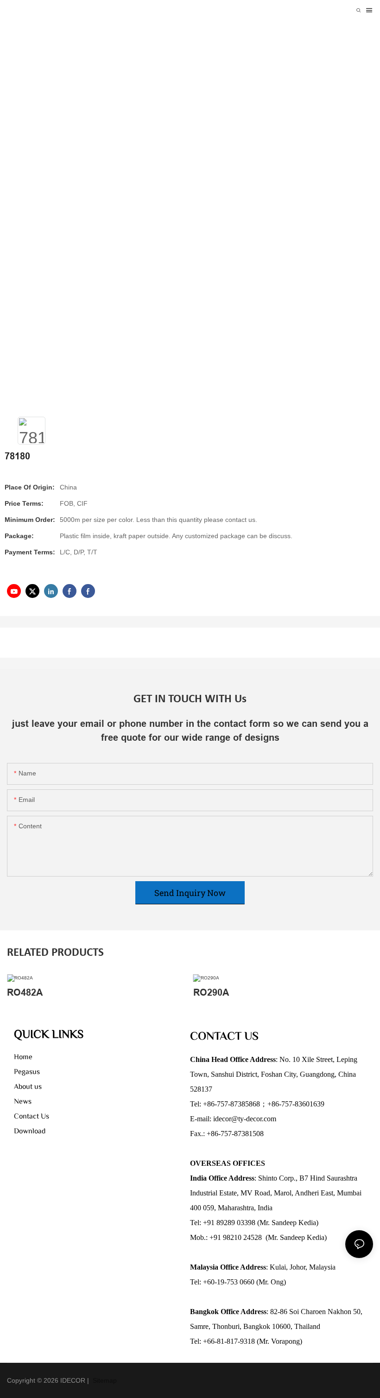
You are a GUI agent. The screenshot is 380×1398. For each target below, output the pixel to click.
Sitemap (104, 1380)
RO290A (211, 992)
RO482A (25, 992)
